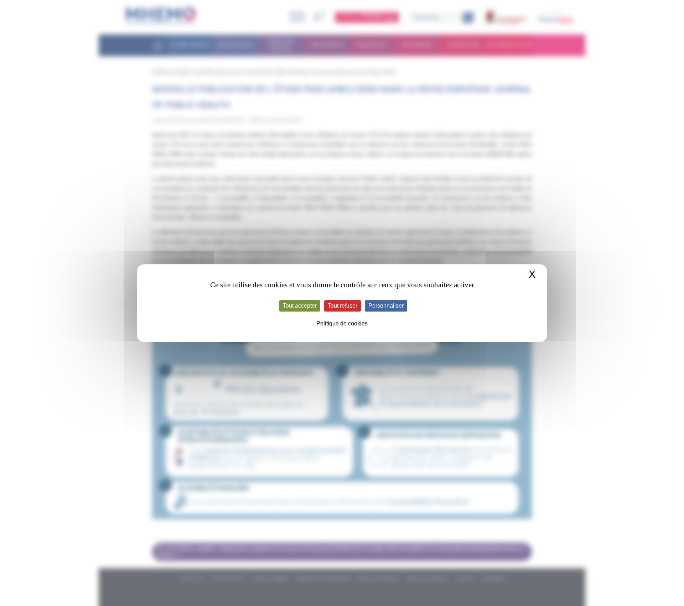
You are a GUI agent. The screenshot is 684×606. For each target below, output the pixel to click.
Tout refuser (342, 306)
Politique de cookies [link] (342, 323)
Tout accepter (300, 306)
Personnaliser (386, 306)
